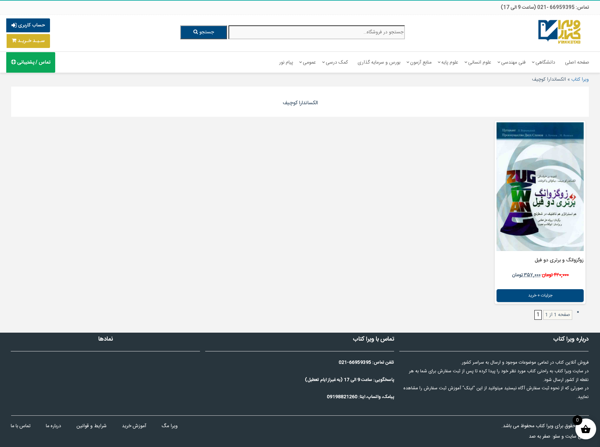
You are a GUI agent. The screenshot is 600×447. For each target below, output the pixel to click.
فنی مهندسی (513, 62)
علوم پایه (449, 62)
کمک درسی (337, 62)
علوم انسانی (479, 62)
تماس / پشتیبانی (33, 62)
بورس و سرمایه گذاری (379, 62)
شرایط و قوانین (91, 426)
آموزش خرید (134, 426)
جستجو (206, 32)
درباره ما (53, 426)
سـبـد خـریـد (30, 41)
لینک (468, 388)
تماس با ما (21, 426)
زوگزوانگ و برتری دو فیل (559, 260)
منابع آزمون (421, 62)
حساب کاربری (31, 25)
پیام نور (286, 62)
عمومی (309, 62)
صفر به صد (539, 436)
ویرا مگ (169, 426)
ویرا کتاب (580, 79)
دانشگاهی (545, 62)
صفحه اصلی (577, 62)
